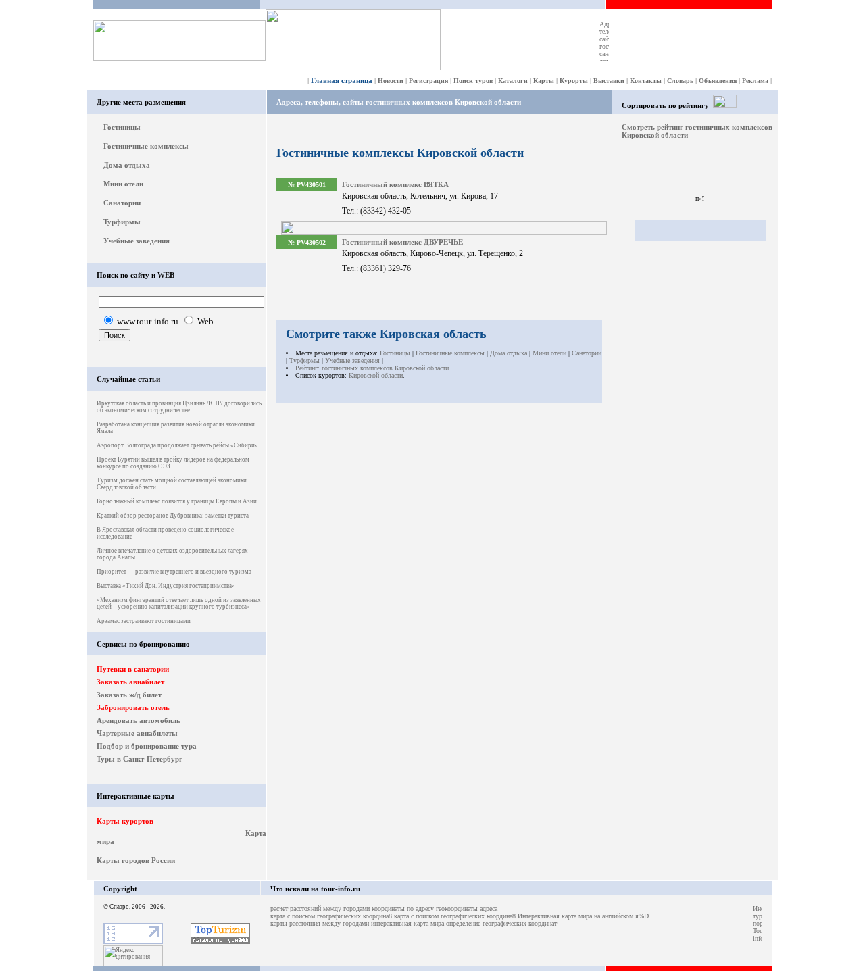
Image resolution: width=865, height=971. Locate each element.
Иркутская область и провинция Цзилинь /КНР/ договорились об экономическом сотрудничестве (179, 407)
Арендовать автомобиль (138, 720)
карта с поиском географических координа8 (331, 916)
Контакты (646, 80)
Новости (390, 80)
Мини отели (123, 184)
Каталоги (513, 80)
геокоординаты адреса (466, 908)
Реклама (755, 80)
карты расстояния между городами (319, 923)
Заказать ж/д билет (129, 695)
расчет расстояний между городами (320, 908)
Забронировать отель (133, 707)
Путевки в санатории (133, 669)
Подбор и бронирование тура (147, 746)
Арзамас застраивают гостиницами (144, 621)
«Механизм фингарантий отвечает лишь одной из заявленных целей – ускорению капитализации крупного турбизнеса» (179, 603)
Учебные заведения (136, 240)
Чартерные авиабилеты (137, 733)
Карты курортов (125, 821)
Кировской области (376, 375)
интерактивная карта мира (407, 923)
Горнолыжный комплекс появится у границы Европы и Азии (177, 501)
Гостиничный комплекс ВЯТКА (395, 184)
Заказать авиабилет (130, 682)
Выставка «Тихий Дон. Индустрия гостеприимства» (166, 585)
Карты (543, 80)
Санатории (122, 203)
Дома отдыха (126, 165)
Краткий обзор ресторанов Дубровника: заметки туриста (173, 515)
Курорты (574, 80)
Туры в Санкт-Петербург (139, 759)
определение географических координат (501, 923)
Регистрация (428, 80)
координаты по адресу (403, 908)
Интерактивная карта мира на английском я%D (583, 916)
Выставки (608, 80)
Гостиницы (122, 127)
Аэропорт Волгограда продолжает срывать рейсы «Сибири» (177, 445)
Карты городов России (136, 860)
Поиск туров (473, 80)
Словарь (680, 80)
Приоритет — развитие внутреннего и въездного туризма (174, 571)
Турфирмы (122, 222)
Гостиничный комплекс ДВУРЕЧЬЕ (402, 242)
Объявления (718, 80)
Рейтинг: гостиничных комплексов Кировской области (372, 368)
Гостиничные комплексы (146, 146)
